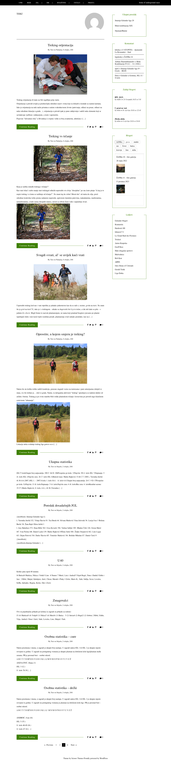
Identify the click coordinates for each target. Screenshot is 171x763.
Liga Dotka (119, 273)
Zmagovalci (60, 600)
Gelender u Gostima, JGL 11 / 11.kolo (129, 76)
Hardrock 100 (120, 228)
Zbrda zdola (120, 118)
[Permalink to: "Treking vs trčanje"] (60, 163)
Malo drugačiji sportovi (124, 250)
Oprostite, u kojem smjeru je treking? (60, 334)
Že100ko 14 (128, 57)
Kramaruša (119, 224)
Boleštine (61, 2)
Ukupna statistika (60, 461)
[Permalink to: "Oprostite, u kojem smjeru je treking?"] (60, 363)
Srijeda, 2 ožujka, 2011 (65, 466)
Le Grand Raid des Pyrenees (125, 235)
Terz (51, 49)
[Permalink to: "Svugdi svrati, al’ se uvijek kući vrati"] (60, 282)
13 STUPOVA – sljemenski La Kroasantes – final (128, 50)
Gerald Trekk (120, 269)
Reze (29, 2)
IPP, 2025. (119, 97)
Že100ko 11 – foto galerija (126, 177)
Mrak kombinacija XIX (124, 25)
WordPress (104, 758)
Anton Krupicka (121, 243)
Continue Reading (27, 126)
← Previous (48, 745)
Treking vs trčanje (60, 136)
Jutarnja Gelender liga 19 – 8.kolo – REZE (128, 69)
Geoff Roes (119, 247)
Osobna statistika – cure (60, 636)
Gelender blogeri (121, 220)
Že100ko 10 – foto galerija (126, 156)
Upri (20, 2)
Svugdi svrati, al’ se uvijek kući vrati (60, 255)
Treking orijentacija (60, 45)
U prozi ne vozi (121, 108)
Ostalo (77, 2)
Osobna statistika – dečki (60, 687)
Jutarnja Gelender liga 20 (124, 20)
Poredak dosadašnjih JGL (60, 505)
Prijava (91, 2)
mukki (119, 99)
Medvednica (119, 254)
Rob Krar (118, 258)
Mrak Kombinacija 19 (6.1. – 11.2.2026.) (128, 62)
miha (118, 110)
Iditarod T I (119, 232)
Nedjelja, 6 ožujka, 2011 (64, 49)
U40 (60, 560)
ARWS (117, 262)
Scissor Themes (77, 758)
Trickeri (118, 239)
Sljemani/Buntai (121, 30)
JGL (37, 2)
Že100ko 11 (120, 198)
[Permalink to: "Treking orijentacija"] (60, 74)
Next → (74, 745)
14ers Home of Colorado (124, 265)
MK (48, 2)
